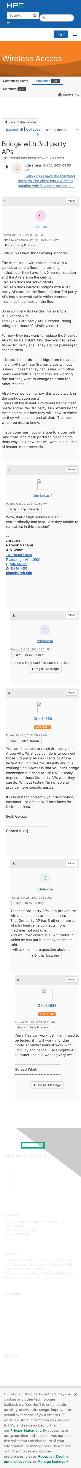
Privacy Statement (25, 1430)
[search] (35, 15)
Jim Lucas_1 (42, 495)
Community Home (15, 81)
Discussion (47, 81)
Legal (9, 1339)
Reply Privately (26, 245)
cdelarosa (41, 226)
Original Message (46, 669)
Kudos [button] (71, 200)
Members (14, 89)
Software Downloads (19, 1381)
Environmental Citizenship (23, 1319)
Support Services (17, 1362)
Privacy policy (15, 1326)
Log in (61, 34)
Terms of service (16, 1332)
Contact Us (13, 1313)
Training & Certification (21, 1375)
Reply (8, 245)
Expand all (14, 129)
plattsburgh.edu (19, 573)
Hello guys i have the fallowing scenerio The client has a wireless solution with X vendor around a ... (46, 181)
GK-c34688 (42, 718)
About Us (11, 1300)
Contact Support (17, 1368)
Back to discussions (22, 122)
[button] (75, 1394)
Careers (10, 1307)
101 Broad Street (19, 555)
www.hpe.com (21, 1273)
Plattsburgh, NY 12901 (23, 560)
